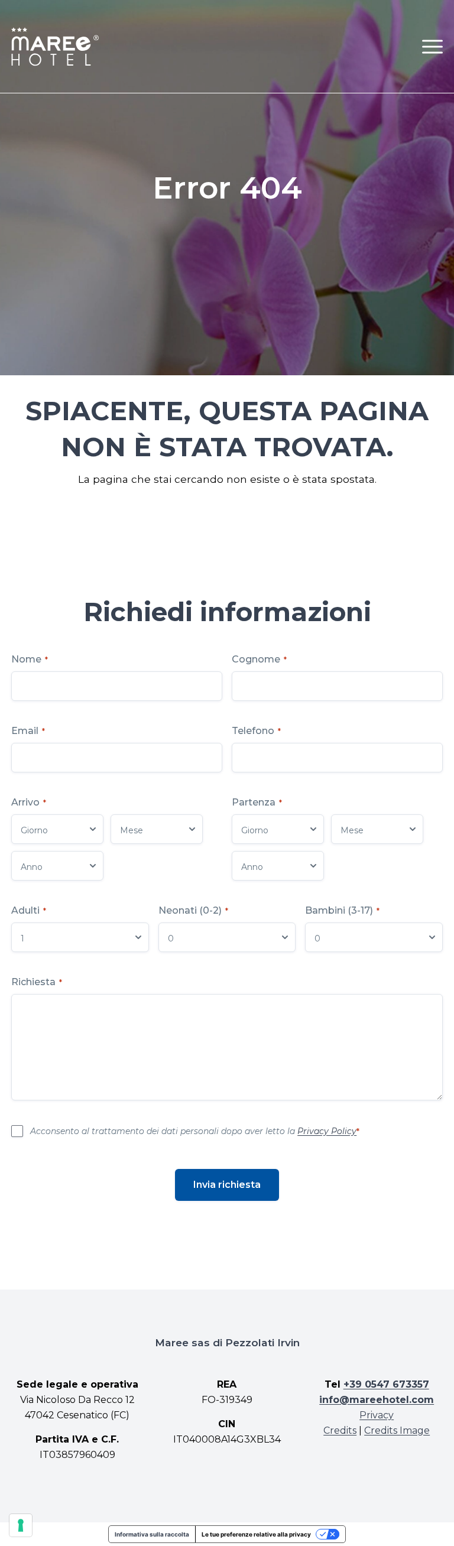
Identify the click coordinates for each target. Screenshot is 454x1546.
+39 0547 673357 (386, 1384)
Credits (339, 1430)
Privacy (376, 1415)
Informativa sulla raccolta (152, 1534)
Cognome (259, 659)
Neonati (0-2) (193, 910)
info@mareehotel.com (376, 1399)
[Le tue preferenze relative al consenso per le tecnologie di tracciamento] (20, 1525)
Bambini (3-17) (342, 910)
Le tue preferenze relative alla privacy (256, 1534)
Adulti (28, 910)
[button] (432, 46)
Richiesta (36, 982)
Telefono (256, 730)
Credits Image (397, 1430)
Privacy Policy (326, 1131)
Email (28, 730)
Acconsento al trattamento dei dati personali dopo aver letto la (194, 1131)
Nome (29, 659)
